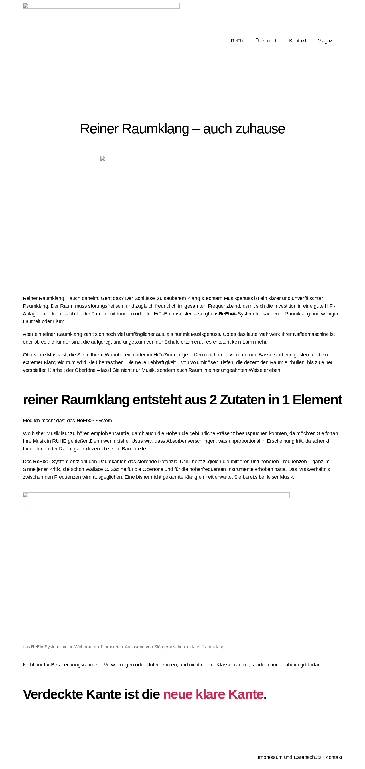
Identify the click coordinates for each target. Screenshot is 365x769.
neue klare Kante (213, 694)
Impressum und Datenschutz (289, 757)
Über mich (266, 41)
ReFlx (237, 41)
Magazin (326, 41)
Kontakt (297, 41)
